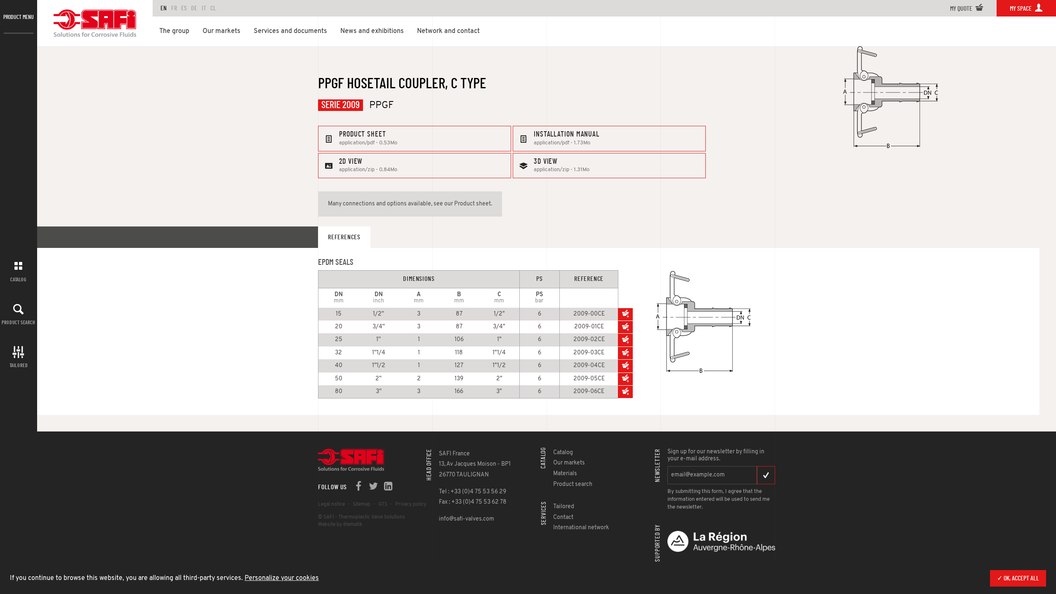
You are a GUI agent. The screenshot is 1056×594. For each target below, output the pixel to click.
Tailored (18, 365)
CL (213, 8)
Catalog (18, 279)
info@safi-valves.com (466, 519)
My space (1021, 8)
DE (194, 8)
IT (204, 8)
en (163, 8)
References (344, 237)
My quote (962, 8)
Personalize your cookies (282, 578)
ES (184, 8)
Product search (18, 322)
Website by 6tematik (340, 524)
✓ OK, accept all (1018, 578)
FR (174, 8)
